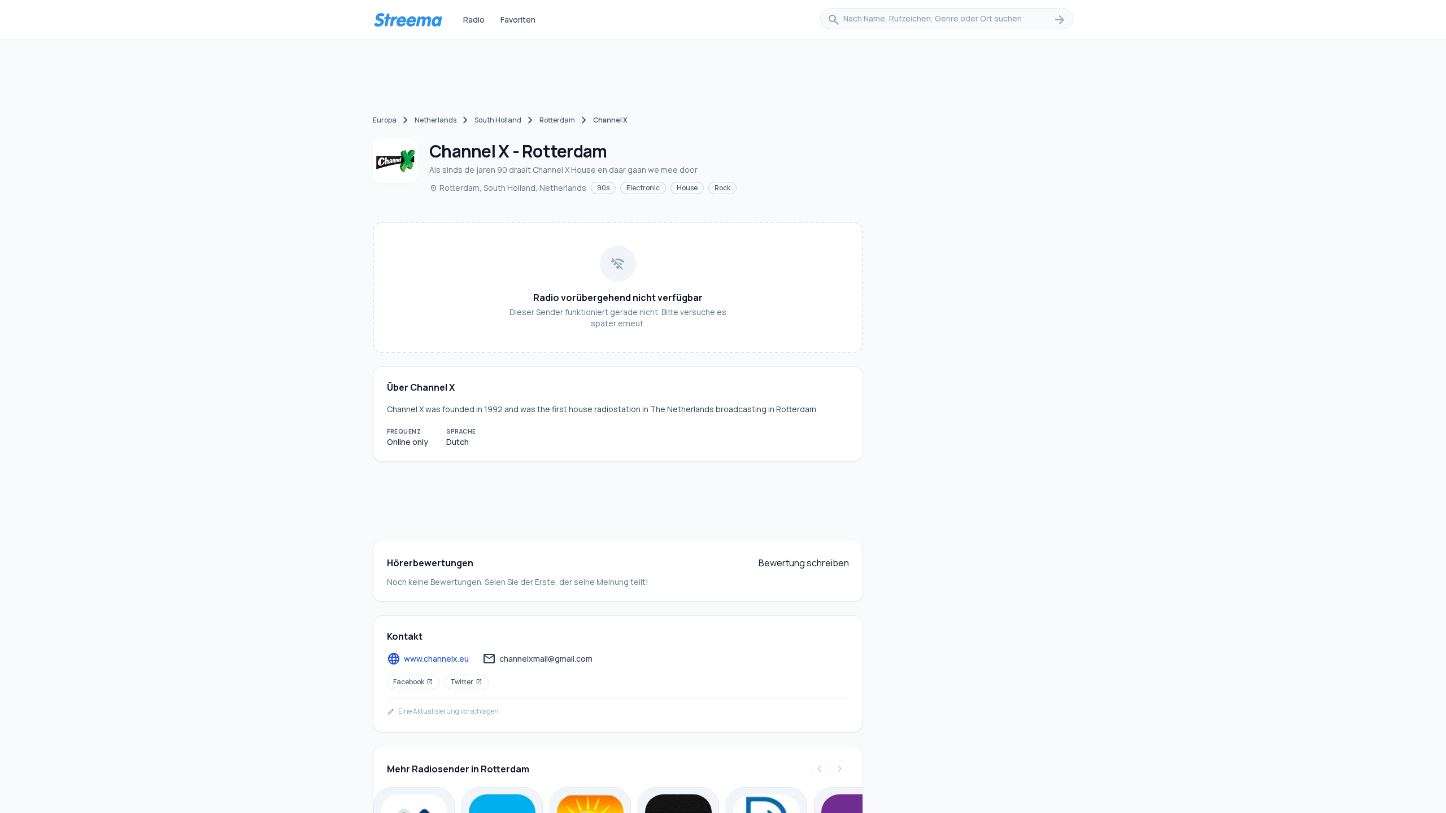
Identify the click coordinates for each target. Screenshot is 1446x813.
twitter (466, 682)
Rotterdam (557, 120)
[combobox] (946, 20)
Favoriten (517, 19)
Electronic (643, 188)
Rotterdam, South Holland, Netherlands (507, 187)
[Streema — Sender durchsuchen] (408, 20)
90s (603, 188)
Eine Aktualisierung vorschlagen (443, 711)
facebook (413, 682)
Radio (474, 19)
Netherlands (435, 120)
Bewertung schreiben (804, 563)
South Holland (497, 120)
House (687, 188)
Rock (722, 188)
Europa (385, 120)
